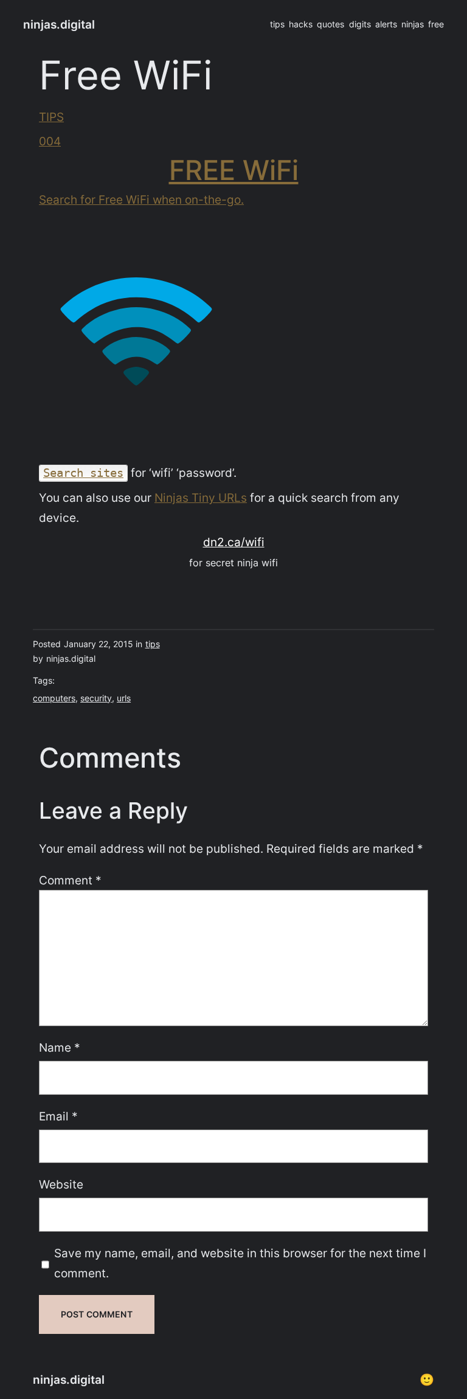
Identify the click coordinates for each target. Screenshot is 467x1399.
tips (152, 644)
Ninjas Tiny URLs (200, 497)
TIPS (51, 116)
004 (50, 141)
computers (54, 698)
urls (124, 698)
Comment (70, 880)
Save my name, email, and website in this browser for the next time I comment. (240, 1263)
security (96, 698)
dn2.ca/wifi (234, 542)
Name (59, 1047)
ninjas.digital (59, 24)
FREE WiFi (234, 170)
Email (58, 1116)
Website (61, 1184)
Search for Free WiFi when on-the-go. (141, 199)
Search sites (83, 473)
